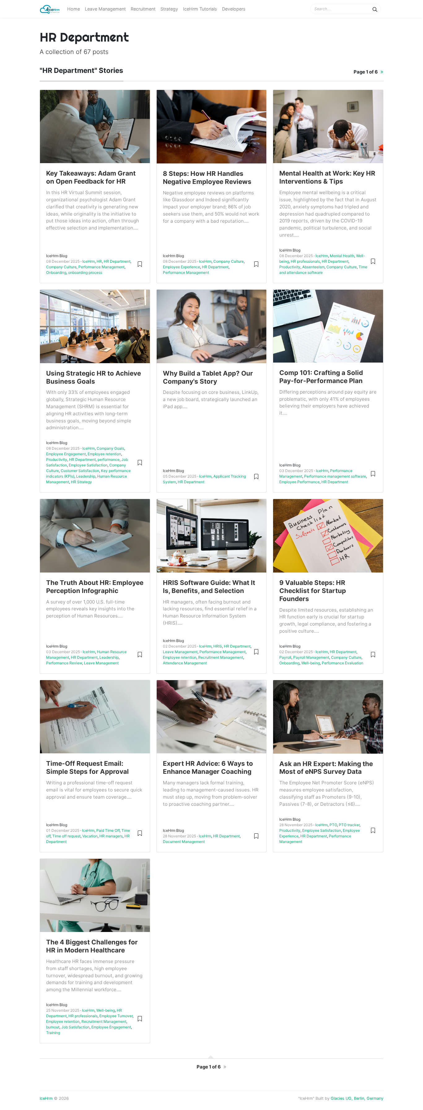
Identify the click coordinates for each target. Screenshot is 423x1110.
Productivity (289, 267)
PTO (333, 824)
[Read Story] (140, 263)
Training (53, 1032)
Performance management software (335, 476)
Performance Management (101, 267)
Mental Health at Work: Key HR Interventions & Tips (327, 177)
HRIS (217, 646)
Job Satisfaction (75, 1027)
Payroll (285, 657)
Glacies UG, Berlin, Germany (357, 1098)
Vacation (90, 836)
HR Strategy (81, 481)
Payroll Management (311, 657)
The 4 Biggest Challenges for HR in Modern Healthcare (92, 946)
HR (99, 261)
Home (73, 8)
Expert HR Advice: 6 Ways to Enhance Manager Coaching (208, 767)
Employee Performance (299, 481)
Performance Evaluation (342, 663)
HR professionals (305, 261)
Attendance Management (185, 663)
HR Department (117, 261)
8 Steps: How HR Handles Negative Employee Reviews (207, 177)
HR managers (111, 836)
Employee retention (104, 454)
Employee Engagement (66, 454)
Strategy (169, 8)
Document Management (184, 841)
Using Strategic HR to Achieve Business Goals (93, 377)
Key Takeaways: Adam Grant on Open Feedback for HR (91, 177)
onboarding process (85, 272)
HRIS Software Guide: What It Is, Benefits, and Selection (209, 587)
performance (109, 459)
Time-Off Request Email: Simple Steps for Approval (87, 767)
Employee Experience (181, 267)
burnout (52, 1027)
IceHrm (88, 261)
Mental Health (342, 255)
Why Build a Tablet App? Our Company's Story (208, 377)
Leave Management (105, 8)
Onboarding (56, 272)
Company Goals (110, 448)
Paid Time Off (108, 830)
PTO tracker (349, 824)
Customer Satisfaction (80, 470)
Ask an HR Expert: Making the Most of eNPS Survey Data (326, 768)
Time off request (66, 836)
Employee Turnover (116, 1016)
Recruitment (143, 8)
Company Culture (61, 267)
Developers (234, 8)
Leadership (85, 476)
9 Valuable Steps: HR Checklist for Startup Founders (312, 591)
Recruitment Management (220, 657)
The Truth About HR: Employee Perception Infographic (94, 587)
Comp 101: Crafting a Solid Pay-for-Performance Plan (321, 377)
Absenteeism (313, 267)
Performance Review (64, 663)
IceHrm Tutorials (200, 8)
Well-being (310, 663)
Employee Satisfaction (88, 465)
